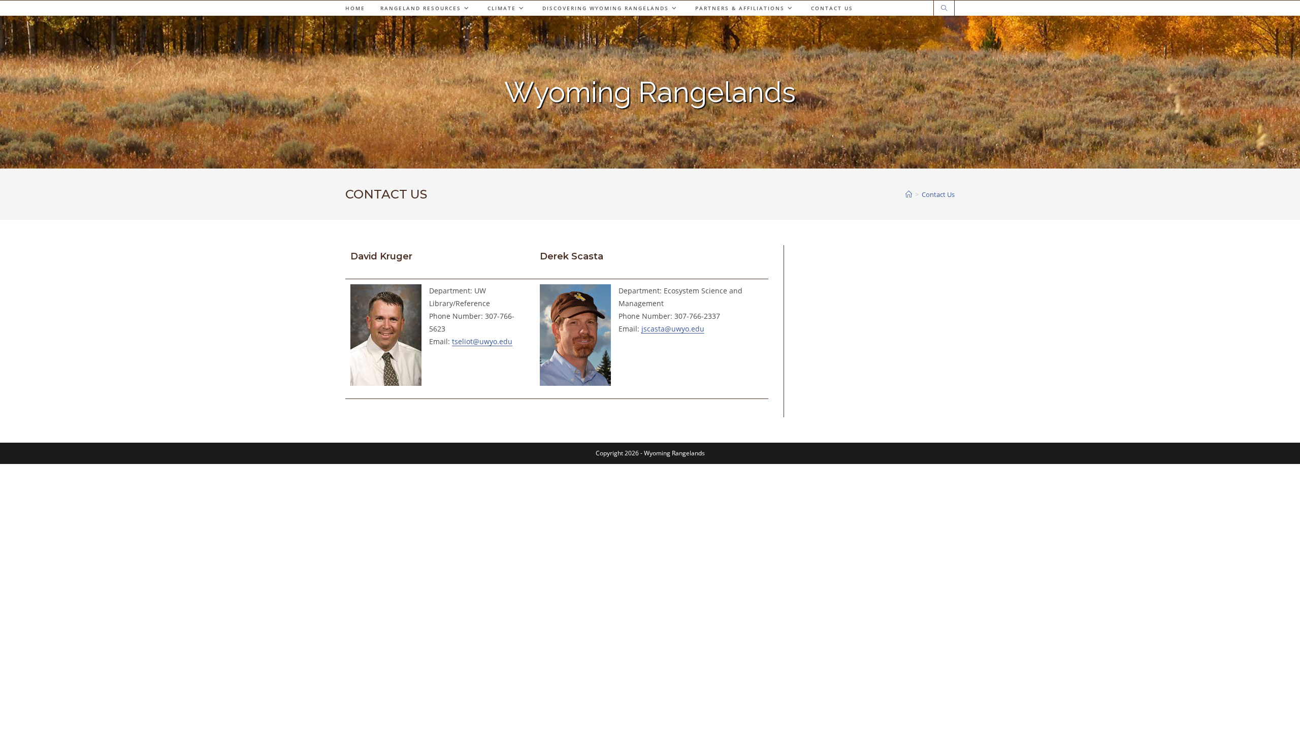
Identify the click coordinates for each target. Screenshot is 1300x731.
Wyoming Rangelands (650, 92)
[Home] (908, 194)
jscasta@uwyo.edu (672, 329)
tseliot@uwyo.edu (482, 341)
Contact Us (938, 194)
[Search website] (944, 8)
